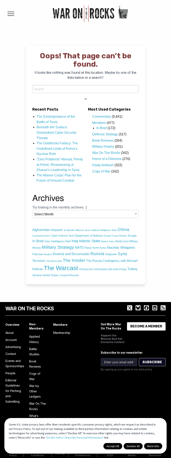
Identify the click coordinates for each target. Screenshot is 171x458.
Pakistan (37, 254)
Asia (114, 230)
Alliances (79, 230)
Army (88, 230)
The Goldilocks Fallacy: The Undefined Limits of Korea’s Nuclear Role (57, 148)
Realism (48, 254)
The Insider (74, 260)
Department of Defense (89, 235)
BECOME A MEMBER (146, 326)
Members (99, 123)
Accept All (113, 446)
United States (50, 275)
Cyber (54, 235)
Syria (122, 254)
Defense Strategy (105, 134)
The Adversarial (54, 261)
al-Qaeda (69, 230)
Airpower (57, 230)
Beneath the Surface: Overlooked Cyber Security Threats (56, 132)
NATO (79, 248)
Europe (132, 235)
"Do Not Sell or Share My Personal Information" (75, 437)
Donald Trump (111, 236)
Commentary (101, 116)
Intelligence (58, 241)
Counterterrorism (41, 236)
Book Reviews (103, 140)
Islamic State (89, 241)
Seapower (111, 254)
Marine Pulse (107, 241)
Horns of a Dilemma (107, 159)
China (123, 229)
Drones (123, 235)
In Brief (101, 128)
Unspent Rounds (69, 275)
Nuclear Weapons (121, 248)
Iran (68, 241)
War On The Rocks (106, 153)
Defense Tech (66, 235)
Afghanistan (41, 230)
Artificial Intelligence (101, 230)
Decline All (133, 446)
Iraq (75, 241)
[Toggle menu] (11, 13)
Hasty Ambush (103, 165)
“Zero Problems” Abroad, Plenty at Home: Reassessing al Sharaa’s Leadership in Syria (59, 164)
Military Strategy (58, 247)
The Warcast (61, 268)
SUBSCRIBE (152, 362)
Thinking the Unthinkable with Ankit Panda (103, 269)
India (47, 241)
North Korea (99, 247)
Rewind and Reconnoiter (71, 254)
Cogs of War (101, 171)
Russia (97, 253)
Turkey (132, 269)
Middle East (121, 241)
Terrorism (38, 260)
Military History (103, 146)
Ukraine (36, 275)
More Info (153, 446)
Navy (88, 247)
